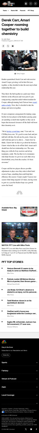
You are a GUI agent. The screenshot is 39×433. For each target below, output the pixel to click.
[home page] (8, 3)
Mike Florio (10, 273)
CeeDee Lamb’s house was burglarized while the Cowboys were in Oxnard (22, 312)
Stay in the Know (7, 347)
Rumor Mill (14, 10)
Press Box (16, 410)
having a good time (13, 131)
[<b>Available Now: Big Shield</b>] (28, 211)
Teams (5, 10)
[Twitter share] (8, 46)
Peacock (22, 10)
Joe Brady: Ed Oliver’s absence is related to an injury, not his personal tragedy (21, 291)
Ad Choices (23, 410)
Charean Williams (12, 327)
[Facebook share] (3, 46)
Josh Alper (6, 39)
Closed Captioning (19, 409)
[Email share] (12, 46)
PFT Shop (31, 10)
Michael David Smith (13, 284)
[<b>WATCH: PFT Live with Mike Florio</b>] (19, 232)
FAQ (27, 409)
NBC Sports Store (7, 410)
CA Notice (20, 412)
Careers (10, 409)
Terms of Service (29, 412)
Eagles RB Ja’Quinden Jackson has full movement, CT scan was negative (21, 323)
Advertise (4, 409)
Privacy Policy (32, 410)
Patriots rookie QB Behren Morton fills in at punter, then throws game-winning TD (21, 280)
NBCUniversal (13, 415)
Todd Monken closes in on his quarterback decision (19, 302)
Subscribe (6, 355)
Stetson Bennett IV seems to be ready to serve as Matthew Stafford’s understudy (22, 269)
